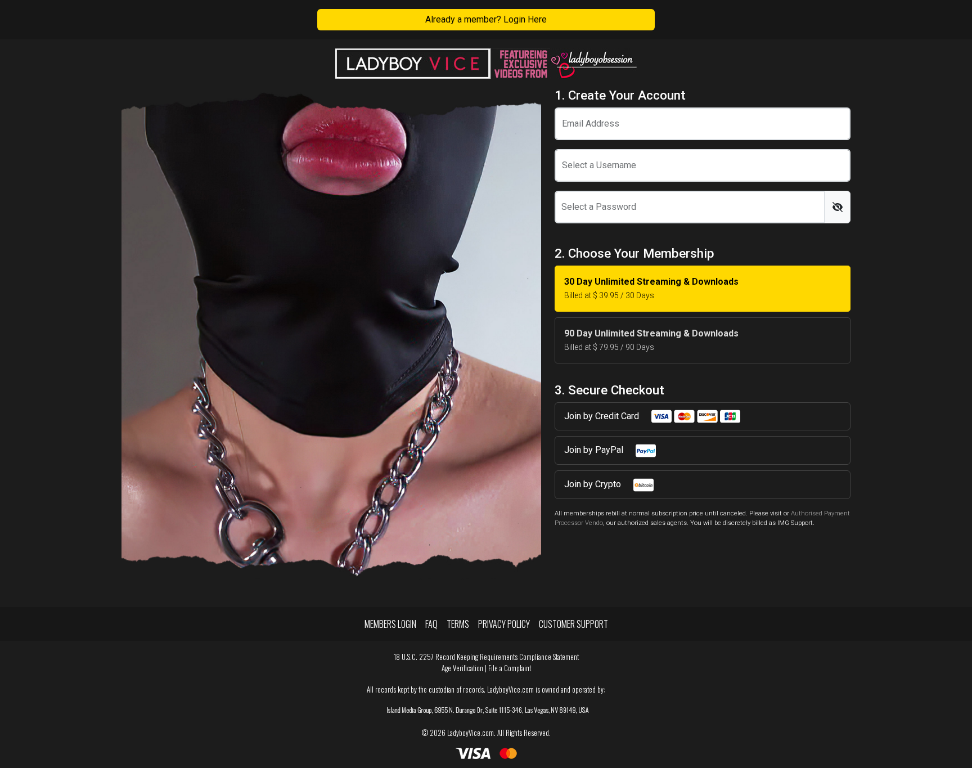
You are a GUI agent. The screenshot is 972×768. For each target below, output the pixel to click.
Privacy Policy (504, 624)
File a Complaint (509, 668)
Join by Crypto (593, 484)
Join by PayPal (595, 449)
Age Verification (462, 668)
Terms (458, 624)
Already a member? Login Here (486, 19)
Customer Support (573, 624)
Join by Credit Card (602, 416)
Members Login (390, 624)
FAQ (431, 624)
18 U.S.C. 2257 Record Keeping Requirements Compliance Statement (486, 657)
